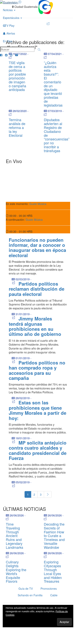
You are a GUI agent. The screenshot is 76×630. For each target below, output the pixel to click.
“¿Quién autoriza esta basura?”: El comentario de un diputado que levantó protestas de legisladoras (53, 84)
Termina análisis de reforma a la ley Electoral (17, 127)
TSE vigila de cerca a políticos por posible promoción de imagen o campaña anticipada (17, 76)
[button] (39, 49)
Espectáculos (11, 18)
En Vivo (7, 41)
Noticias (8, 10)
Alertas (10, 33)
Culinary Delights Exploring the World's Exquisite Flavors (16, 571)
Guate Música (37, 204)
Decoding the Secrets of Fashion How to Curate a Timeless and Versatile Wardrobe (54, 535)
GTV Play (8, 25)
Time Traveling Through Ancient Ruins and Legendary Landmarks (14, 535)
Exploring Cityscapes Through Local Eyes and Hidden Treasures (53, 571)
